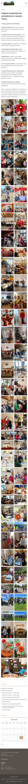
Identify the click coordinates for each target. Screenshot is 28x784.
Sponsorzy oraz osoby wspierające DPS (11, 703)
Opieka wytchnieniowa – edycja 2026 (10, 695)
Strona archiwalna (6, 709)
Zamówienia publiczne (7, 690)
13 (14, 731)
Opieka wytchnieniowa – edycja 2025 (10, 692)
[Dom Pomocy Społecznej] (9, 3)
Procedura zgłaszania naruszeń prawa (11, 697)
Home (3, 9)
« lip (2, 744)
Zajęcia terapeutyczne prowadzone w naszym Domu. (14, 699)
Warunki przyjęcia (6, 701)
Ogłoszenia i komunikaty (7, 688)
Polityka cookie (4, 759)
